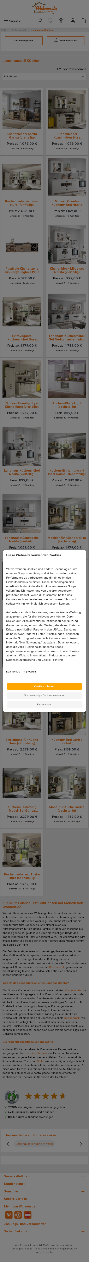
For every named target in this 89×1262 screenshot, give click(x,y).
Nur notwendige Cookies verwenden (44, 695)
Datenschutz (13, 671)
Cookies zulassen (44, 686)
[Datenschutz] (6, 664)
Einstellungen (44, 704)
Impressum (29, 671)
